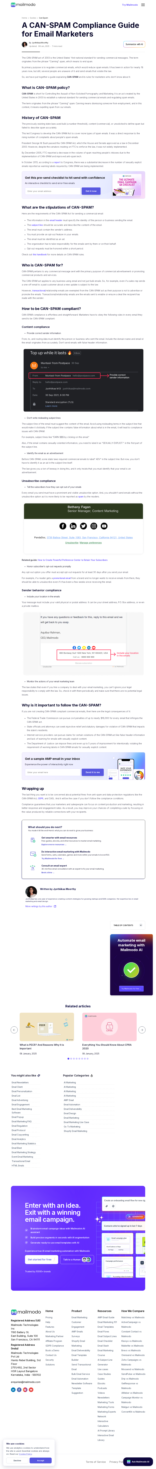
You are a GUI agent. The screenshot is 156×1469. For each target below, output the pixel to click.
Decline (17, 1460)
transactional (38, 290)
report (57, 162)
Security (50, 1360)
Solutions (50, 1364)
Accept (40, 1460)
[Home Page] (23, 5)
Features (50, 1327)
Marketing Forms (106, 1407)
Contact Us (51, 1355)
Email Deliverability (81, 1350)
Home (24, 18)
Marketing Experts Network (107, 1414)
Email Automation (80, 1378)
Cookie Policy (25, 1454)
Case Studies (104, 1374)
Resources (105, 1311)
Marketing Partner (55, 1336)
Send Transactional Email (81, 1367)
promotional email (62, 578)
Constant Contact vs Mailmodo (131, 1334)
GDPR (40, 798)
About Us (50, 1331)
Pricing (49, 1317)
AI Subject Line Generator (105, 1362)
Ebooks (101, 1383)
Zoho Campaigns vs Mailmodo (131, 1362)
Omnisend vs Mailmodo (133, 1355)
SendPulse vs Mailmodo (133, 1374)
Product (77, 1311)
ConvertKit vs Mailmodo (133, 1411)
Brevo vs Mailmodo (131, 1350)
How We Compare (132, 1311)
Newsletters (104, 1397)
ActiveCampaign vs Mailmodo (131, 1324)
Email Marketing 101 (107, 1322)
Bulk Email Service (81, 1374)
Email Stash (103, 1345)
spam (80, 496)
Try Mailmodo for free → (131, 989)
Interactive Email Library (106, 1437)
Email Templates (106, 1327)
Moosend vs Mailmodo (132, 1369)
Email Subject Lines (107, 1336)
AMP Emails (77, 1331)
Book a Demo (52, 1350)
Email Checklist (105, 1341)
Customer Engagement (78, 1324)
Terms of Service (96, 1461)
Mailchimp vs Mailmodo (133, 1317)
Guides (101, 1378)
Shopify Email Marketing (78, 1343)
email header (56, 220)
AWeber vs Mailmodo (132, 1393)
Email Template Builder (79, 1357)
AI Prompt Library (106, 1430)
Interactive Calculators (103, 1423)
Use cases (103, 1369)
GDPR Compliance (55, 1345)
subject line (37, 225)
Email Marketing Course (105, 1352)
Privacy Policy (117, 1461)
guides (33, 18)
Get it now (91, 191)
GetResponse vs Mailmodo (129, 1385)
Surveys (76, 1336)
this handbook (40, 254)
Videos (101, 1393)
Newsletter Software (82, 1383)
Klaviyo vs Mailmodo (131, 1341)
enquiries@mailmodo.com (25, 1381)
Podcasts (102, 1388)
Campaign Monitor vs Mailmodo (132, 1400)
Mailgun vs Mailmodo (131, 1407)
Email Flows (103, 1331)
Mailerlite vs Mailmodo (132, 1345)
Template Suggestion (77, 1390)
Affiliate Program (54, 1341)
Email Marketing (79, 1317)
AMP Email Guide (106, 1317)
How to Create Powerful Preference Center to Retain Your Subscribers (73, 560)
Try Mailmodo (130, 4)
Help (48, 1322)
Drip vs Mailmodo (130, 1378)
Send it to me (93, 772)
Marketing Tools (106, 1402)
